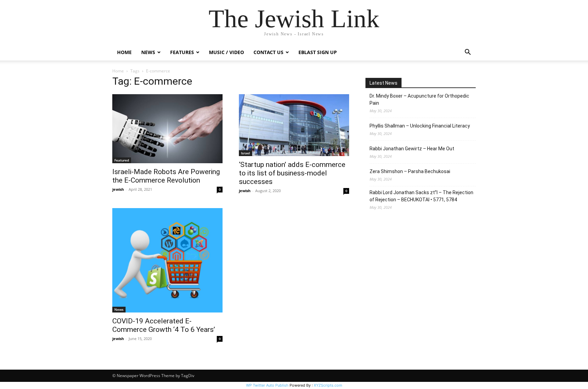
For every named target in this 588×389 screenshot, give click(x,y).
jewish (118, 189)
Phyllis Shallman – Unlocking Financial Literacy (420, 126)
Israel (245, 153)
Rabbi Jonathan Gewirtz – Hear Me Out (412, 148)
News (119, 309)
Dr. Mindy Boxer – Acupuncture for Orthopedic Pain (419, 99)
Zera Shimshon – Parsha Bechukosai (410, 171)
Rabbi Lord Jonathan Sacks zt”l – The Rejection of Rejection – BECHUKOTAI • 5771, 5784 (421, 196)
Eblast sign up (317, 52)
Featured (121, 160)
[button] (467, 53)
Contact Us (268, 52)
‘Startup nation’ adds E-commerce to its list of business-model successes (292, 173)
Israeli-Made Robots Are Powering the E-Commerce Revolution (166, 176)
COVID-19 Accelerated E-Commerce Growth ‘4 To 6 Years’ (163, 325)
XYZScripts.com (328, 385)
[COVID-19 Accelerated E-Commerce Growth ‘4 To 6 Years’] (167, 260)
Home (124, 52)
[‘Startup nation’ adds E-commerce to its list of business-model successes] (294, 125)
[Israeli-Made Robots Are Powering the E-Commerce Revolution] (167, 128)
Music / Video (226, 52)
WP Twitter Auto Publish (267, 385)
